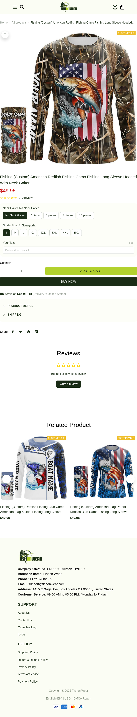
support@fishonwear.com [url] (46, 584)
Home (4, 22)
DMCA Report (82, 698)
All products (19, 22)
